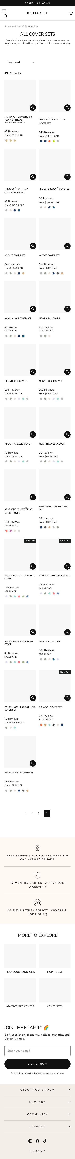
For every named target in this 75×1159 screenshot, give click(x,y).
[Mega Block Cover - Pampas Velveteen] (14, 398)
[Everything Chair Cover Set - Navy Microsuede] (41, 527)
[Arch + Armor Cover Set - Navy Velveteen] (19, 790)
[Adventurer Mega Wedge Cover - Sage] (10, 596)
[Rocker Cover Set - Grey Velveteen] (6, 273)
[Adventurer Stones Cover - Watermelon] (53, 593)
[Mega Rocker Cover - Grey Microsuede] (62, 398)
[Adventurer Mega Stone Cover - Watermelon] (19, 662)
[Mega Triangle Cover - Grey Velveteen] (41, 461)
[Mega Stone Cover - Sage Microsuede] (45, 659)
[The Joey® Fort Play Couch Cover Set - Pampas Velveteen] (10, 210)
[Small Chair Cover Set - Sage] (10, 336)
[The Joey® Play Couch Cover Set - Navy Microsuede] (45, 141)
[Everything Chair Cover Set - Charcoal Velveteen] (45, 527)
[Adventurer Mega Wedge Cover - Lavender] (6, 596)
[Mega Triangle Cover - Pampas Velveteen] (49, 461)
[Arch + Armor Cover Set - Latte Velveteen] (27, 790)
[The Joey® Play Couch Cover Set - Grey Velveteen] (57, 141)
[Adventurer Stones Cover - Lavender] (41, 593)
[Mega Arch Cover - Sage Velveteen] (45, 336)
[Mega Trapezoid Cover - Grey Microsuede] (27, 461)
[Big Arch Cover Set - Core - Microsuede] (62, 724)
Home (7, 26)
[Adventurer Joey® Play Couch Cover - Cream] (14, 530)
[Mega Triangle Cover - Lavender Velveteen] (53, 461)
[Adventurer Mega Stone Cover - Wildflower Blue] (27, 662)
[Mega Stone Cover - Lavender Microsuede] (57, 659)
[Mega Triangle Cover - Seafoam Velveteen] (57, 461)
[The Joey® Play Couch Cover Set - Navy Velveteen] (41, 141)
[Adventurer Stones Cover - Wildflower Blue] (57, 593)
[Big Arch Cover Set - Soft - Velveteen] (49, 724)
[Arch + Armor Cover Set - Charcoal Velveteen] (23, 790)
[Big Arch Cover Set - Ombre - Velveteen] (53, 724)
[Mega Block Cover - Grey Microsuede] (27, 398)
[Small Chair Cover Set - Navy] (19, 336)
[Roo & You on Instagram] (30, 1141)
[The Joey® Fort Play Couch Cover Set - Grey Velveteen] (6, 210)
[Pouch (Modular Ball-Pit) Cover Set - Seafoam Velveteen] (14, 727)
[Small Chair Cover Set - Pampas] (14, 336)
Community (37, 1114)
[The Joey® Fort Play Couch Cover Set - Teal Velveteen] (19, 210)
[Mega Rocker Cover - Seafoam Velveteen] (57, 398)
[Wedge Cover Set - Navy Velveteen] (53, 273)
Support (37, 1126)
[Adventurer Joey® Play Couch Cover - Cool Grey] (19, 530)
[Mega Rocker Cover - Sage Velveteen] (45, 398)
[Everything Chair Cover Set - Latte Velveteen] (49, 527)
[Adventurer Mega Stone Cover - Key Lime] (23, 662)
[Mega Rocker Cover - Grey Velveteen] (41, 398)
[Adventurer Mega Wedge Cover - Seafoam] (14, 596)
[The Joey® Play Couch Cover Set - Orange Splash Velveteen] (49, 141)
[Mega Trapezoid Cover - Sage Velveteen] (10, 461)
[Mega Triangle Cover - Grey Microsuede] (62, 461)
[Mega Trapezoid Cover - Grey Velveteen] (6, 461)
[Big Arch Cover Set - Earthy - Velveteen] (45, 724)
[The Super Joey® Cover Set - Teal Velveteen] (53, 207)
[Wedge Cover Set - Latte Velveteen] (62, 273)
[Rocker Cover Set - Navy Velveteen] (19, 273)
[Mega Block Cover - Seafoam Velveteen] (23, 398)
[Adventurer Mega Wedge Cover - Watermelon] (19, 596)
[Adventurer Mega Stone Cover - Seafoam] (14, 662)
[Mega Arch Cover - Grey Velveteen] (41, 336)
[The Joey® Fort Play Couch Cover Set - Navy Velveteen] (14, 210)
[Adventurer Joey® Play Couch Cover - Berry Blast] (10, 530)
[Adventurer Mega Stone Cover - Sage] (10, 662)
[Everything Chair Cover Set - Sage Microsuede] (57, 527)
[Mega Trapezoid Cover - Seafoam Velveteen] (23, 461)
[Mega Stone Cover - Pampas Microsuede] (49, 659)
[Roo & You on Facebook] (37, 1141)
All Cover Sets (31, 26)
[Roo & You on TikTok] (45, 1141)
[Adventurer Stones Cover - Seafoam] (49, 593)
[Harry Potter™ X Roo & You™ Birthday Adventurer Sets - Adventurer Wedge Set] (6, 140)
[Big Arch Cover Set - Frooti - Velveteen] (41, 724)
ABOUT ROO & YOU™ (37, 1089)
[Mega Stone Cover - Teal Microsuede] (53, 659)
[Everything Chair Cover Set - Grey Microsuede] (53, 527)
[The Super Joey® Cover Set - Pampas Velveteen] (45, 207)
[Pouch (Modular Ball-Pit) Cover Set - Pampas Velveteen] (10, 727)
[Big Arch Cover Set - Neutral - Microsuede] (57, 724)
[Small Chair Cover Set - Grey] (6, 336)
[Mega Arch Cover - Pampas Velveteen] (49, 336)
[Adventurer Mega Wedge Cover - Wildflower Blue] (27, 596)
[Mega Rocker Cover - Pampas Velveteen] (49, 398)
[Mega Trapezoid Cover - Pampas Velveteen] (14, 461)
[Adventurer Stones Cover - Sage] (45, 593)
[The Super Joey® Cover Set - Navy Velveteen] (49, 207)
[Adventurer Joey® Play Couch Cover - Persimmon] (6, 530)
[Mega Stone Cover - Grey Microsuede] (41, 659)
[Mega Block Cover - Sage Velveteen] (10, 398)
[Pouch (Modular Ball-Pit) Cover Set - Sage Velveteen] (6, 727)
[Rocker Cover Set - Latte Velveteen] (23, 273)
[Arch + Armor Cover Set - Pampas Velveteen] (14, 790)
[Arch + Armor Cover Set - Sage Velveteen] (10, 790)
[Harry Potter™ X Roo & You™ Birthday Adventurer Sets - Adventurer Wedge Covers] (10, 140)
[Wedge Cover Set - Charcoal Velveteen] (57, 273)
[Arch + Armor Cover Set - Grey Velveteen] (6, 790)
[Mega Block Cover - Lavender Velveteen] (19, 398)
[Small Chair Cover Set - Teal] (23, 336)
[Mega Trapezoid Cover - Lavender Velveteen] (19, 461)
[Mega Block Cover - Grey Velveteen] (6, 398)
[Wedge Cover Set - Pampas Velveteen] (49, 273)
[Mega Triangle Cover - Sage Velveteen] (45, 461)
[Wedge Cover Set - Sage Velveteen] (45, 273)
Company (37, 1102)
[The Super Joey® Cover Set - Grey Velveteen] (41, 207)
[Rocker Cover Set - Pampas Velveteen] (14, 273)
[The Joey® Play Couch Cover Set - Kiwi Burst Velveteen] (53, 141)
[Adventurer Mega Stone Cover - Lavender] (6, 662)
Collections (17, 26)
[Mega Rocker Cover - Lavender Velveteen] (53, 398)
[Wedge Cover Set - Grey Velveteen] (41, 273)
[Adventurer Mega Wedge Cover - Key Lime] (23, 596)
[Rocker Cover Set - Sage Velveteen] (10, 273)
